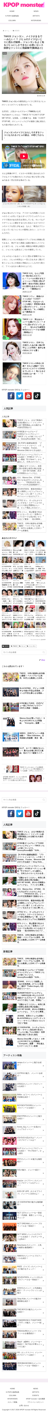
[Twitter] (19, 396)
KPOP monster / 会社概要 (35, 1399)
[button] (44, 652)
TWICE (15, 646)
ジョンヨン (32, 646)
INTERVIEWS (12, 1399)
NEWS (6, 646)
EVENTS (35, 1395)
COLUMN (12, 1395)
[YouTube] (28, 396)
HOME (12, 1389)
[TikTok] (37, 396)
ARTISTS (35, 1392)
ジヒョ (23, 646)
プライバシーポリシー (35, 1402)
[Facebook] (11, 396)
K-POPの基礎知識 (12, 1392)
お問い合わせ (24, 1405)
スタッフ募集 (12, 1402)
